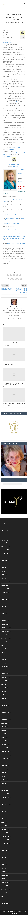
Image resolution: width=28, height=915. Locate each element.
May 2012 (3, 861)
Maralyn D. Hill (13, 22)
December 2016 (5, 670)
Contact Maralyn (5, 533)
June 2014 (3, 772)
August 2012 (4, 850)
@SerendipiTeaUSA (15, 166)
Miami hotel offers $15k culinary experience (14, 403)
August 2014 (4, 765)
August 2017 (4, 641)
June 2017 (3, 648)
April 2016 (3, 694)
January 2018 (4, 624)
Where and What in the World (12, 218)
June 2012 (3, 857)
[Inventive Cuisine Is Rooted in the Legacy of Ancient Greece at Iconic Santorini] (14, 334)
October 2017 (4, 634)
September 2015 (5, 719)
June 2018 (3, 606)
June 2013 (3, 815)
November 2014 (5, 755)
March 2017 (4, 659)
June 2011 (3, 900)
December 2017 (5, 627)
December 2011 (5, 878)
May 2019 (3, 571)
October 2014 (4, 758)
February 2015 (4, 744)
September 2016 (5, 677)
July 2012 (3, 854)
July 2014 (3, 769)
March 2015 (4, 740)
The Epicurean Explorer (20, 173)
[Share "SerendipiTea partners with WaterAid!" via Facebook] (8, 274)
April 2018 (3, 613)
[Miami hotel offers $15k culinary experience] (14, 395)
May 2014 (3, 776)
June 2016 (3, 687)
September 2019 (5, 557)
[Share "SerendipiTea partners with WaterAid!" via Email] (16, 274)
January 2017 (4, 666)
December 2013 (5, 793)
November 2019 (5, 549)
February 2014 (4, 786)
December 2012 (5, 836)
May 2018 (3, 610)
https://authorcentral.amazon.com (11, 223)
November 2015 (5, 712)
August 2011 (4, 892)
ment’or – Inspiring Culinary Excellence (11, 214)
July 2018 (3, 603)
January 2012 (4, 875)
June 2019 (3, 567)
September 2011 (5, 889)
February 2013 (4, 829)
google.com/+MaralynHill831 (9, 229)
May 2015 (3, 733)
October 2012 (4, 843)
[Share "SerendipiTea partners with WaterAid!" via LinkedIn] (14, 274)
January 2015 (4, 747)
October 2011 (4, 885)
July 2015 (3, 726)
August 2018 (4, 599)
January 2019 (4, 585)
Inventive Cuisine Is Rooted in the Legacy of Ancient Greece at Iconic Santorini (14, 343)
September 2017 (5, 638)
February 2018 (4, 620)
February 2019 (4, 581)
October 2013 (4, 800)
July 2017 (3, 645)
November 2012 (5, 839)
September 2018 (5, 595)
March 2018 (4, 617)
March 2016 (4, 698)
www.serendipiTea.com (8, 42)
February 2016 (4, 702)
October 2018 (4, 592)
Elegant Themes (11, 911)
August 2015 (4, 723)
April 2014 (3, 779)
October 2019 (4, 553)
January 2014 (4, 790)
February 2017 (4, 663)
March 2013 (4, 825)
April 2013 (3, 822)
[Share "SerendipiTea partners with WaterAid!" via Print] (19, 274)
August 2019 (4, 560)
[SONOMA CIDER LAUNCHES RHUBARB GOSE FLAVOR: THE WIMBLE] (14, 374)
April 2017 (3, 656)
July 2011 (3, 896)
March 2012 (4, 868)
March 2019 (4, 578)
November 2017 (5, 631)
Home (2, 526)
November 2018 (5, 588)
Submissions (4, 530)
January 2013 (4, 832)
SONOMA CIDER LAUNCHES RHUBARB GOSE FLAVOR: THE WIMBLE (13, 384)
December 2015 (5, 709)
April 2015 (3, 737)
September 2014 (5, 762)
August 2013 (4, 808)
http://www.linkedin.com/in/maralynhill (16, 243)
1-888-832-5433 (6, 39)
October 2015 (4, 716)
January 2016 (4, 705)
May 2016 (3, 691)
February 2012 (4, 871)
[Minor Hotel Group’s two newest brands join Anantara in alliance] (14, 354)
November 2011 (5, 882)
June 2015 (3, 730)
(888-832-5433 (16, 147)
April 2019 (3, 574)
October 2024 (4, 542)
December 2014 (5, 751)
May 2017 (3, 652)
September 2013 (5, 804)
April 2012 (3, 864)
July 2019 (3, 564)
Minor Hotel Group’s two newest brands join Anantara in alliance (14, 363)
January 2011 (4, 903)
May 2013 (3, 818)
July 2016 (3, 684)
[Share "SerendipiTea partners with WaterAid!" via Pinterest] (11, 274)
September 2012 (5, 846)
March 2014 (4, 783)
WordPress (23, 911)
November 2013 (5, 797)
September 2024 (5, 546)
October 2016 (4, 673)
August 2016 (4, 680)
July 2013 (3, 811)
